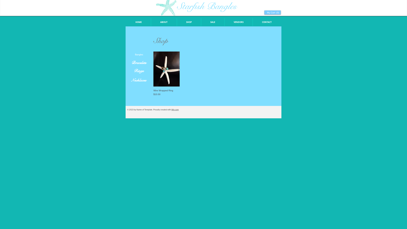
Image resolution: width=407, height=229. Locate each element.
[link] (273, 12)
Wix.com (175, 110)
